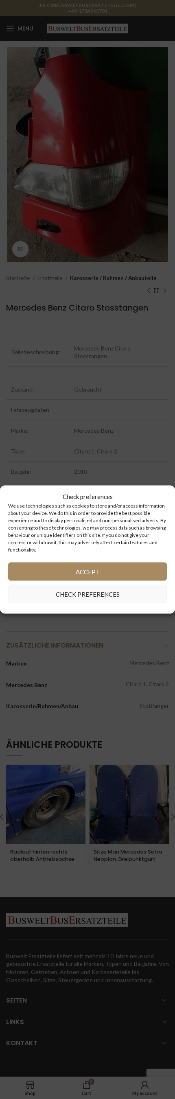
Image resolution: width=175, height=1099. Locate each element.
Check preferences (88, 594)
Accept (88, 571)
